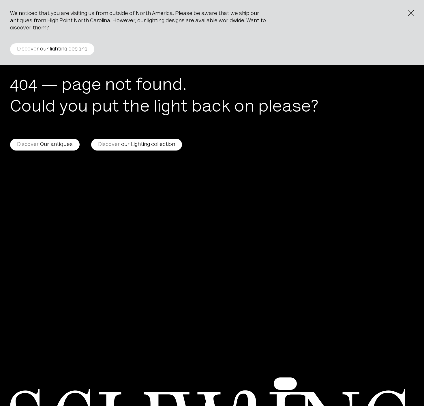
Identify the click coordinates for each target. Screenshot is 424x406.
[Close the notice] (411, 13)
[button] (285, 383)
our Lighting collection (136, 144)
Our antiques (45, 144)
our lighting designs (52, 49)
